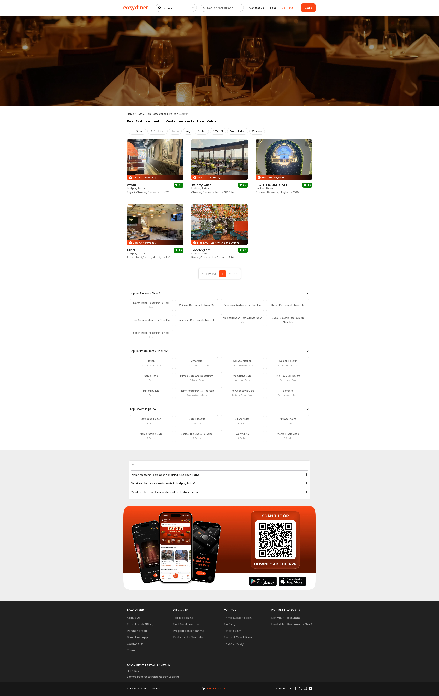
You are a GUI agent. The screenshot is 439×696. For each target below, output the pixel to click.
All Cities (133, 671)
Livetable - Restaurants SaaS (291, 624)
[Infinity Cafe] (219, 167)
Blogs (272, 7)
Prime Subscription (237, 618)
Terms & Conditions (237, 637)
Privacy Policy (233, 644)
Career (132, 650)
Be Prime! (288, 7)
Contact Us (256, 7)
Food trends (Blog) (140, 624)
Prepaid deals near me (188, 631)
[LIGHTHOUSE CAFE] (284, 167)
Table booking (183, 618)
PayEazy (229, 624)
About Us (133, 618)
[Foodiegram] (219, 233)
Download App (137, 637)
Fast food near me (186, 624)
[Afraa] (155, 167)
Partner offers (137, 631)
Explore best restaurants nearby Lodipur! (153, 676)
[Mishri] (155, 233)
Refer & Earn (232, 631)
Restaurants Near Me (188, 637)
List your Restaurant (285, 618)
